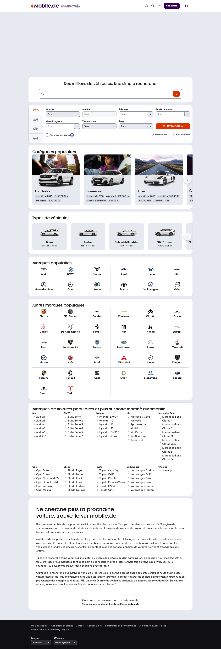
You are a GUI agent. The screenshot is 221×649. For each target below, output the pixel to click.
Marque (50, 109)
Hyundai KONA (108, 436)
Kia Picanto (137, 432)
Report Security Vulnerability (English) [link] (50, 629)
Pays (121, 121)
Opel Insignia (44, 486)
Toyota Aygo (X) (108, 470)
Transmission (89, 121)
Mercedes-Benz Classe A (171, 418)
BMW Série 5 (75, 432)
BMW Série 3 (75, 424)
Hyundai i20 (106, 424)
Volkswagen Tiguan (142, 486)
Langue (35, 638)
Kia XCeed (137, 440)
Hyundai (99, 413)
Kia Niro (135, 428)
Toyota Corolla (108, 478)
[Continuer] (187, 180)
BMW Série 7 (75, 436)
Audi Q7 (41, 436)
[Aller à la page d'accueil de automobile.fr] (57, 6)
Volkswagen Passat (142, 478)
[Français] (186, 6)
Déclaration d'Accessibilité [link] (152, 626)
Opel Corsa (43, 474)
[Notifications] (146, 6)
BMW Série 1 (75, 416)
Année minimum (164, 109)
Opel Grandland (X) (47, 482)
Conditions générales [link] (62, 626)
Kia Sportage (138, 436)
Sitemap (167, 470)
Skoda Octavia (77, 489)
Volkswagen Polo (141, 482)
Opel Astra (42, 470)
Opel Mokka (43, 489)
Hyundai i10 (106, 420)
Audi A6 (40, 432)
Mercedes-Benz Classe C (171, 434)
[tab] (35, 110)
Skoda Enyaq (75, 470)
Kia (128, 413)
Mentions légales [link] (40, 626)
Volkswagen (133, 467)
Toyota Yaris (106, 489)
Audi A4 (40, 424)
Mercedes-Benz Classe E (171, 449)
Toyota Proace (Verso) (112, 482)
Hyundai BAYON (108, 416)
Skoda (67, 467)
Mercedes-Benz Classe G (171, 457)
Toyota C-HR (106, 474)
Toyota (99, 467)
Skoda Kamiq (75, 478)
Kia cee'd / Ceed (140, 416)
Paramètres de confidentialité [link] (120, 626)
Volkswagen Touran (142, 489)
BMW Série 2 (75, 420)
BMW (67, 413)
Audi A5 (40, 428)
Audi (34, 413)
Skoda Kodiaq (76, 486)
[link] (152, 6)
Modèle (86, 109)
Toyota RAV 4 (107, 486)
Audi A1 (40, 416)
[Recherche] (176, 94)
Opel (35, 467)
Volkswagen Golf (141, 474)
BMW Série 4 (75, 428)
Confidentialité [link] (95, 626)
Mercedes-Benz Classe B (171, 426)
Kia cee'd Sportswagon (139, 422)
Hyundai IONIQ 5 (109, 432)
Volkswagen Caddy (142, 470)
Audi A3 (40, 420)
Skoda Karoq (75, 482)
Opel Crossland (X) (47, 478)
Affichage (59, 638)
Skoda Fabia (75, 474)
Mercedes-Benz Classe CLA (171, 441)
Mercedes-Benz (166, 413)
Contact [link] (80, 626)
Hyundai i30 (106, 428)
